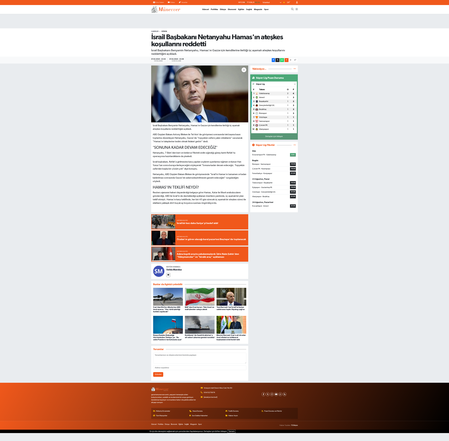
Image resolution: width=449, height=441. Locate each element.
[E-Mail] (168, 275)
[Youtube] (276, 394)
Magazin (258, 9)
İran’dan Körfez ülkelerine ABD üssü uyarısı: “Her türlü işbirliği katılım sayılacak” (166, 309)
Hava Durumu (198, 411)
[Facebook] (263, 394)
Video (172, 2)
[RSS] (284, 394)
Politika (214, 9)
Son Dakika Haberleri (200, 415)
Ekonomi (232, 9)
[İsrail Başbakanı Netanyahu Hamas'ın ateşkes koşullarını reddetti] (199, 94)
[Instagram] (272, 394)
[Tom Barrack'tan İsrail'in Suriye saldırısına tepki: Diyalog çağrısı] (231, 297)
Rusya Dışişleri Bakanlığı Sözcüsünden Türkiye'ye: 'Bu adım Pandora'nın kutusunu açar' (167, 337)
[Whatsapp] (280, 394)
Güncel (205, 9)
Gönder (158, 374)
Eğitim (241, 9)
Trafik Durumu (233, 411)
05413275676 (209, 392)
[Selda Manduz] (158, 271)
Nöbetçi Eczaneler (163, 411)
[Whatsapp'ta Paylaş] (282, 60)
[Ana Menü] (297, 9)
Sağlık (249, 9)
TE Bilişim (294, 425)
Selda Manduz (174, 270)
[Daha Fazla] (286, 60)
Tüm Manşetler (161, 415)
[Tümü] (295, 69)
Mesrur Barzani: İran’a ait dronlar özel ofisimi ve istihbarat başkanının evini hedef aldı (231, 337)
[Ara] (292, 9)
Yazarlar (184, 2)
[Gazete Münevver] (166, 9)
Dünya (223, 9)
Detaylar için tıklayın (274, 136)
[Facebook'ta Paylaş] (273, 60)
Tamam (231, 431)
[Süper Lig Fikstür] (295, 145)
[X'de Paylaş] (277, 60)
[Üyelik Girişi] (296, 2)
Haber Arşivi (233, 415)
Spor (266, 9)
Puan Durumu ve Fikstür (273, 411)
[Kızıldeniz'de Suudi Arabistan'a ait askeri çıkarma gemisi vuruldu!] (200, 325)
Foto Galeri (159, 2)
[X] (268, 394)
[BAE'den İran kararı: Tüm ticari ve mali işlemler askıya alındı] (200, 297)
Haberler (155, 31)
